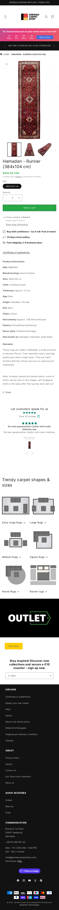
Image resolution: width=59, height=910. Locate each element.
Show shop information (17, 224)
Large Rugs (36, 522)
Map (20, 861)
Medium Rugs (10, 557)
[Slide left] (4, 150)
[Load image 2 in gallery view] (29, 149)
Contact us (10, 770)
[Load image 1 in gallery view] (14, 149)
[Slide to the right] (55, 150)
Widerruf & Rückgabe (15, 728)
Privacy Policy (12, 758)
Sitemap (9, 740)
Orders (8, 800)
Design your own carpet (17, 703)
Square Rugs (37, 557)
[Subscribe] (50, 676)
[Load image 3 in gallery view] (44, 149)
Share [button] (8, 392)
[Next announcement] (54, 46)
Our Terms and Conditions (18, 776)
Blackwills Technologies (29, 905)
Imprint (8, 764)
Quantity (6, 192)
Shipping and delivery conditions (21, 734)
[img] (29, 413)
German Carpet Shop (22, 902)
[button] (5, 17)
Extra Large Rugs (12, 522)
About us (9, 783)
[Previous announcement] (5, 46)
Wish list (9, 806)
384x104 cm (12, 186)
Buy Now (14, 646)
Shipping (18, 176)
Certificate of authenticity (16, 252)
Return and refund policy (17, 722)
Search (8, 715)
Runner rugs (37, 591)
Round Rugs (9, 591)
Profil (8, 812)
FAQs (7, 709)
